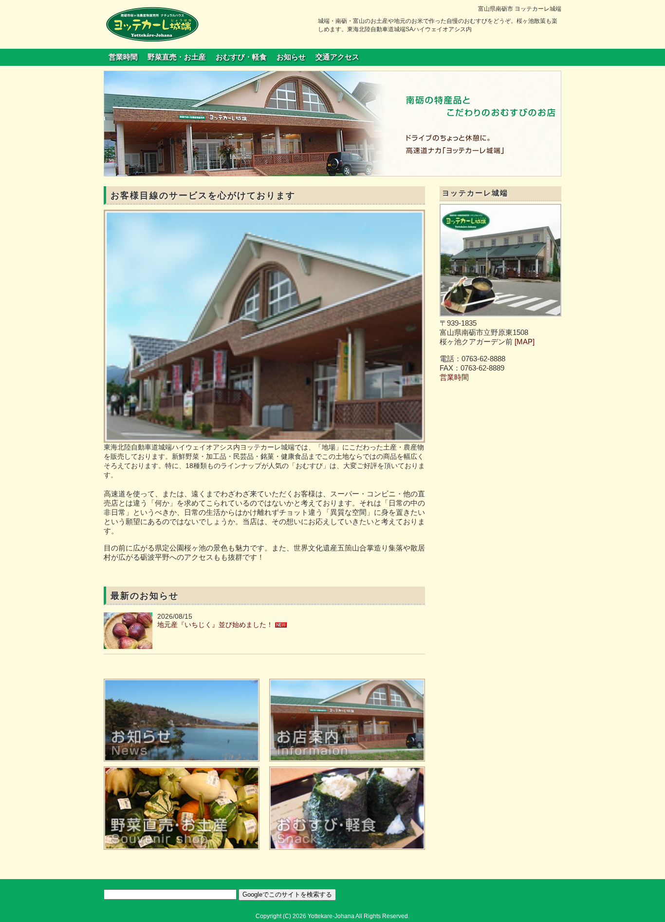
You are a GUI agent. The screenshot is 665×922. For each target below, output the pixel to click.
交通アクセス (337, 57)
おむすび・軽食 (241, 57)
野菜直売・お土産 (177, 57)
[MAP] (525, 342)
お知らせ (291, 57)
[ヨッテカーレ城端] (152, 24)
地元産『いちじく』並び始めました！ (215, 624)
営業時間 (123, 57)
